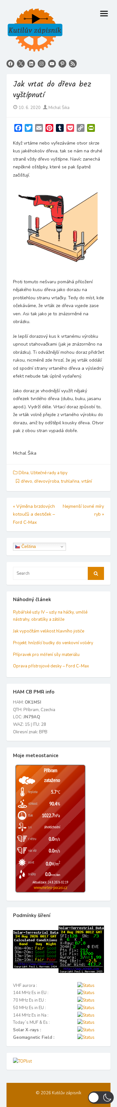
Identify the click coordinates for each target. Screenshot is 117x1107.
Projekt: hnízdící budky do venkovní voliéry (53, 643)
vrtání (86, 481)
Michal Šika (58, 108)
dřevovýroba (46, 481)
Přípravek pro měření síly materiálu (46, 655)
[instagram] (42, 64)
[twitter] (21, 64)
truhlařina (70, 481)
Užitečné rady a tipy (49, 473)
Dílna (24, 473)
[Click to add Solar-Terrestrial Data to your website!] (35, 967)
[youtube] (52, 64)
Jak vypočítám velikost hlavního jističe (48, 631)
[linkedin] (31, 64)
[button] (101, 1097)
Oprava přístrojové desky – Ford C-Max (51, 666)
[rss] (73, 64)
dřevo (26, 481)
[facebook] (10, 64)
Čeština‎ (28, 546)
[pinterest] (62, 64)
